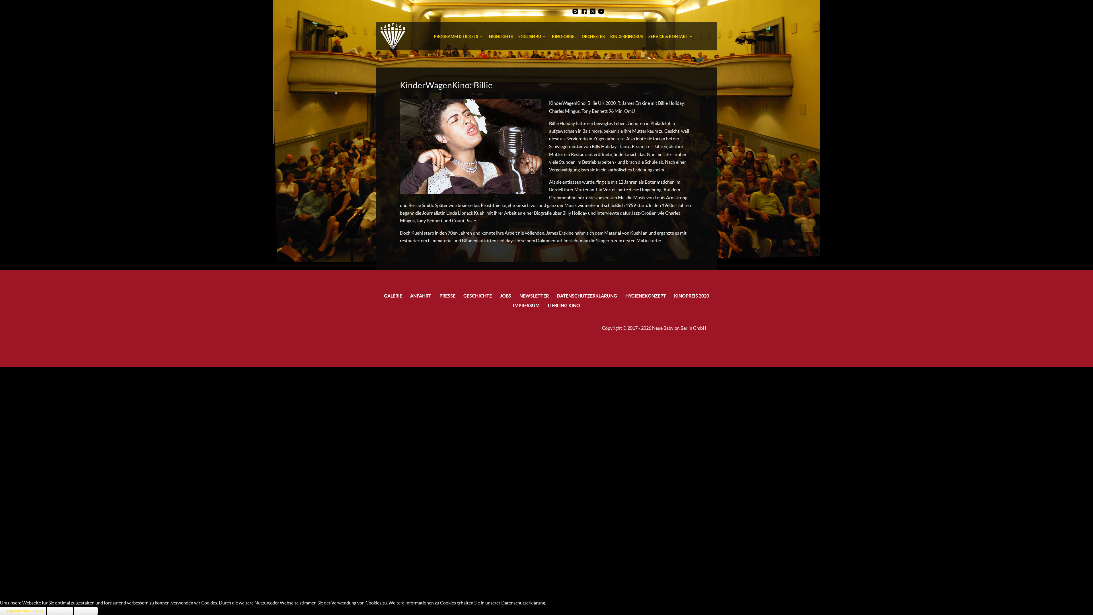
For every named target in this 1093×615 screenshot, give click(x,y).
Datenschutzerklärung (23, 611)
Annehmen (59, 611)
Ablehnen (85, 611)
